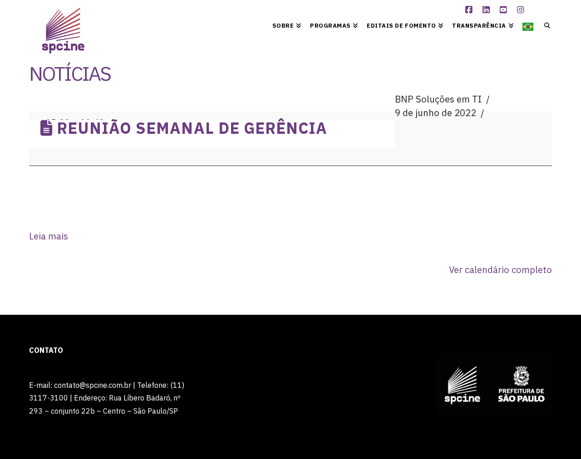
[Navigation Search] (545, 25)
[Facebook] (470, 10)
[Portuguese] (528, 25)
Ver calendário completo (500, 270)
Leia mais (48, 236)
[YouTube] (504, 10)
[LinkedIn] (487, 10)
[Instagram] (521, 10)
